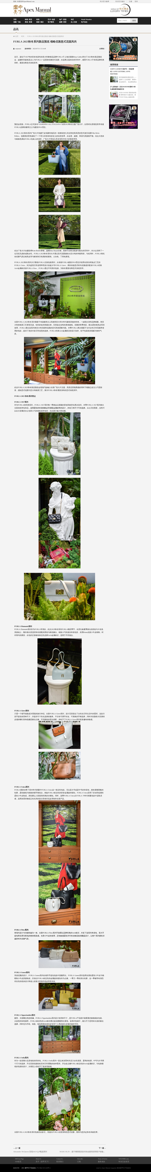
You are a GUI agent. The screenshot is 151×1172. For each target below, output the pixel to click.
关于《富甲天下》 (43, 1160)
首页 (16, 36)
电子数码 (51, 22)
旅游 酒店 (40, 22)
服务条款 (102, 1160)
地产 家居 (62, 19)
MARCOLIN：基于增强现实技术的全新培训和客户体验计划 (83, 1151)
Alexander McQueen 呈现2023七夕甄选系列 (30, 1151)
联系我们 (59, 1160)
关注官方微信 (120, 1)
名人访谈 (74, 22)
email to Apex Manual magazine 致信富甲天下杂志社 (113, 1168)
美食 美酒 (28, 22)
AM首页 (19, 1160)
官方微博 (146, 1165)
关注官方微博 (104, 1)
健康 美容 (62, 22)
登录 (136, 1)
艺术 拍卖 (51, 19)
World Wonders (86, 19)
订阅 (80, 1160)
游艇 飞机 (17, 22)
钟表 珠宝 (28, 19)
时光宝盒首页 (124, 1160)
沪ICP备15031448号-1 (43, 1168)
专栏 (72, 19)
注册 (130, 1)
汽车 (15, 19)
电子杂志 (84, 22)
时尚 (37, 19)
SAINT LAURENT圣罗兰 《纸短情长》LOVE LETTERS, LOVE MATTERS (122, 71)
